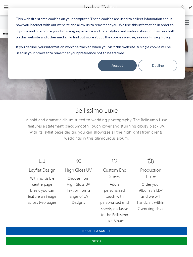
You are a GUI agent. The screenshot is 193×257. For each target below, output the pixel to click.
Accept (117, 65)
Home (7, 33)
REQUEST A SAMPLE (96, 231)
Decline (158, 65)
